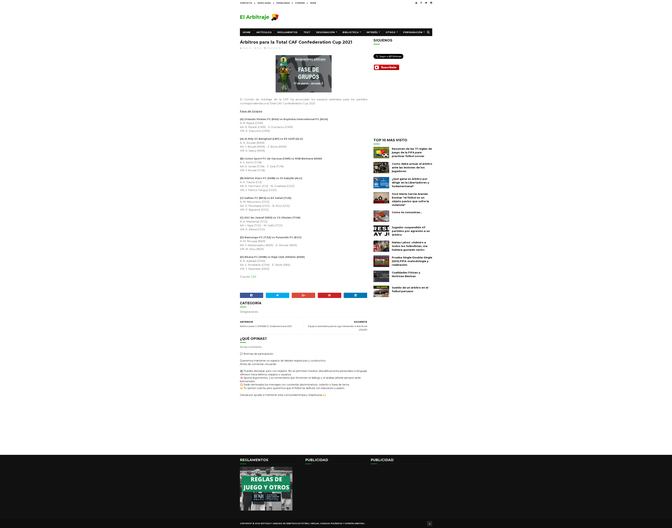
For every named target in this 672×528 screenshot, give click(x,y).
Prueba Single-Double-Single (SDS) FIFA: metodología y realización (412, 261)
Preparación (412, 32)
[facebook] (421, 3)
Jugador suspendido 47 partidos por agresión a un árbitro (411, 231)
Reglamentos (287, 32)
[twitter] (426, 3)
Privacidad (283, 3)
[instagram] (431, 3)
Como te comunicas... (407, 212)
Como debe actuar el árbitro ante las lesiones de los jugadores (412, 167)
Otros (391, 32)
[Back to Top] (429, 523)
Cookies (300, 3)
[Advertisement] (368, 17)
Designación (325, 32)
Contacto (246, 3)
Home (247, 32)
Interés (372, 32)
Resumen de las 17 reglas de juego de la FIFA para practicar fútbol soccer (412, 152)
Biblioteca (350, 32)
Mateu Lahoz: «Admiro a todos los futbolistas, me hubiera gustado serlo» (410, 246)
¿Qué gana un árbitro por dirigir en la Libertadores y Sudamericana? (410, 182)
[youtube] (416, 3)
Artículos (264, 32)
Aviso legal (264, 3)
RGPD (313, 3)
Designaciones (274, 48)
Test (306, 32)
